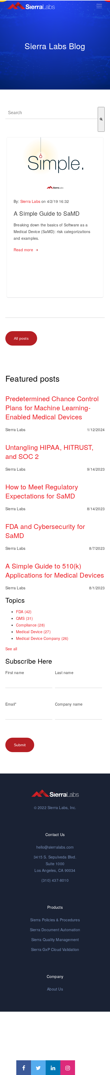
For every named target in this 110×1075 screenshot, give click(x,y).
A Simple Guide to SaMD (47, 213)
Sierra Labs (30, 201)
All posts (21, 338)
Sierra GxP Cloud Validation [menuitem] (55, 949)
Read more (23, 249)
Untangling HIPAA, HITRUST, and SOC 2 (49, 451)
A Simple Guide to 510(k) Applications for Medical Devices (54, 570)
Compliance (30, 625)
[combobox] (51, 113)
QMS (24, 618)
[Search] (101, 119)
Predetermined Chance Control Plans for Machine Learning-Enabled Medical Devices (52, 407)
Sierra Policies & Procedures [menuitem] (55, 919)
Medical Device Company (42, 638)
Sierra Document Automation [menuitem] (55, 929)
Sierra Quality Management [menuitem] (55, 939)
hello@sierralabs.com (55, 847)
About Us (55, 989)
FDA (24, 611)
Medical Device (33, 631)
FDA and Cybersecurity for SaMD (45, 530)
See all (11, 648)
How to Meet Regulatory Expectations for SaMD (41, 491)
